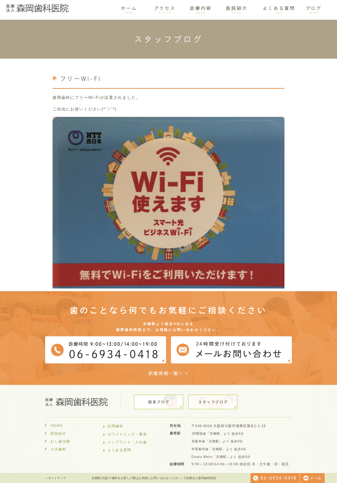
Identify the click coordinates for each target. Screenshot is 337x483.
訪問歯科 (115, 426)
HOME (57, 426)
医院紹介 (58, 433)
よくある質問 (119, 450)
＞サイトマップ (55, 478)
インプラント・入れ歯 (127, 442)
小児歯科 (58, 449)
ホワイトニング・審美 (127, 434)
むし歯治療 (60, 441)
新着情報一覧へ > (169, 373)
